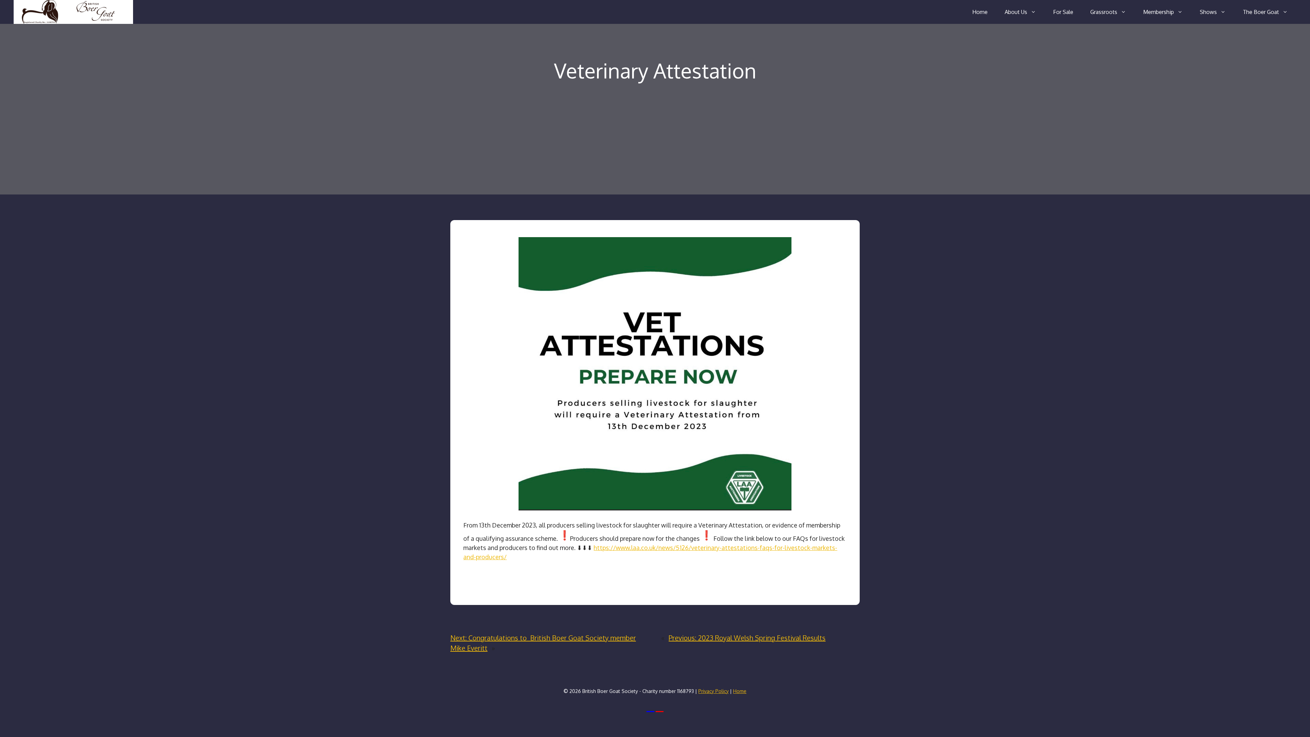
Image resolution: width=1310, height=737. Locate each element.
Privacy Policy (713, 691)
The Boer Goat (1261, 12)
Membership (1158, 12)
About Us (1016, 12)
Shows (1208, 12)
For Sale (1063, 12)
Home (980, 12)
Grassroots (1103, 12)
